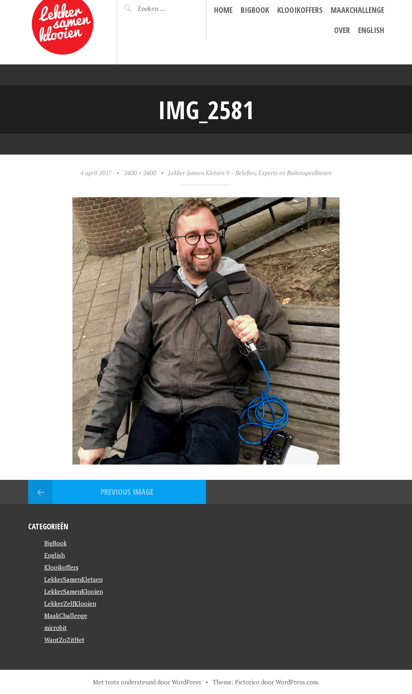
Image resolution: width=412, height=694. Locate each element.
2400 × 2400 (140, 173)
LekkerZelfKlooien (70, 603)
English (371, 30)
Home (223, 9)
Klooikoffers (300, 9)
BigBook (255, 9)
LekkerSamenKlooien (73, 591)
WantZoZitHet (64, 640)
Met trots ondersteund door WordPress (147, 682)
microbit (55, 628)
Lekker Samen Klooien (53, 26)
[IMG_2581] (206, 461)
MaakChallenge (357, 9)
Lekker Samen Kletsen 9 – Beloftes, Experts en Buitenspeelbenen (250, 173)
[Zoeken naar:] (164, 8)
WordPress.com (297, 682)
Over (342, 30)
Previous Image (127, 491)
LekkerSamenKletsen (73, 579)
